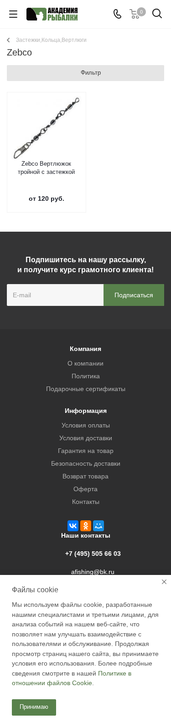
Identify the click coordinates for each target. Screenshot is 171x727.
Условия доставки (85, 438)
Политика (86, 376)
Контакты (85, 501)
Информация (86, 410)
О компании (85, 363)
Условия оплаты (86, 425)
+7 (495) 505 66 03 (93, 553)
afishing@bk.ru (92, 571)
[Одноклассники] (85, 525)
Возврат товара (85, 476)
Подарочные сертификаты (85, 388)
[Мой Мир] (98, 525)
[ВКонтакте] (72, 525)
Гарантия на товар (86, 450)
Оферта (85, 489)
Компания (85, 348)
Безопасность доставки (85, 463)
